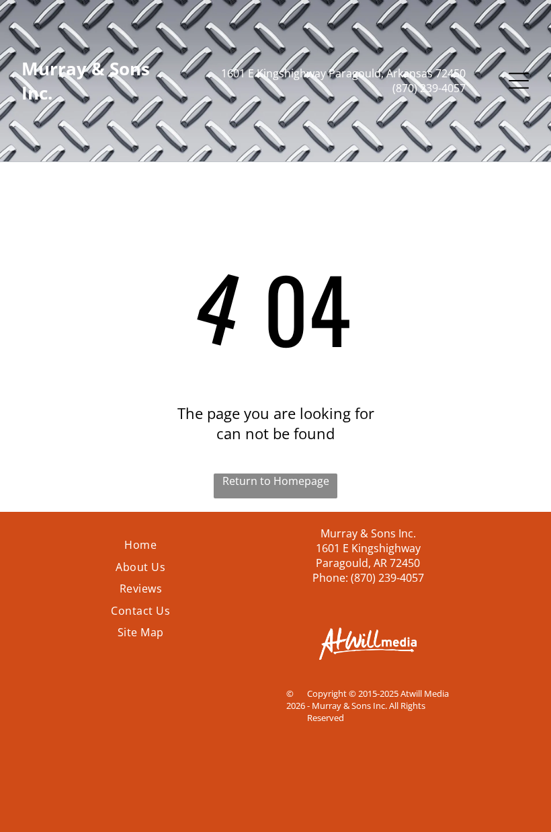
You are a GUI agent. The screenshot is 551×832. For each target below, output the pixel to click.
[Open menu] (519, 81)
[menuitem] (140, 545)
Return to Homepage (275, 481)
